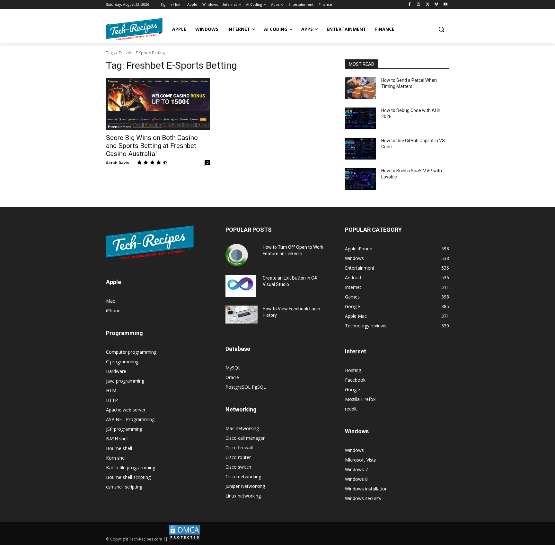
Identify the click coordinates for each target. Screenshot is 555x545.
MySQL (233, 368)
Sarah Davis (117, 162)
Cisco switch (238, 467)
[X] (427, 4)
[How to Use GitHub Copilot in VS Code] (360, 149)
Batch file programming (130, 467)
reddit (351, 409)
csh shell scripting (124, 487)
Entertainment (119, 127)
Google (352, 389)
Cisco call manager (245, 438)
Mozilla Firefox (360, 399)
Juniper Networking (245, 486)
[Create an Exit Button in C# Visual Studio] (240, 286)
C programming (122, 362)
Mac (110, 301)
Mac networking (242, 428)
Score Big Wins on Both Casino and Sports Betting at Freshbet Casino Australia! (152, 146)
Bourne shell (119, 448)
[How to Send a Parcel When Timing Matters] (360, 88)
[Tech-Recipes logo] (134, 29)
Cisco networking (243, 476)
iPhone (113, 310)
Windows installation (366, 489)
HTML (112, 390)
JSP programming (124, 429)
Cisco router (238, 457)
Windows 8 (356, 479)
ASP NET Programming (130, 419)
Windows (354, 450)
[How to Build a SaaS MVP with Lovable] (360, 179)
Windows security (363, 498)
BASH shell (117, 439)
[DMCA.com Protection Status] (185, 539)
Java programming (125, 381)
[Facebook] (409, 4)
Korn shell (116, 458)
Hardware (116, 371)
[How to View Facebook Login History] (241, 315)
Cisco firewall (239, 448)
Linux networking (243, 496)
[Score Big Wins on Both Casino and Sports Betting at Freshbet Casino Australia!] (158, 104)
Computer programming (131, 352)
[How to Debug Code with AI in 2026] (360, 118)
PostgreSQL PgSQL (245, 387)
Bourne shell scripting (128, 477)
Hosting (353, 370)
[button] (441, 29)
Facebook (355, 380)
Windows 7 (356, 469)
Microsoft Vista (360, 460)
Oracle (232, 377)
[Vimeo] (436, 4)
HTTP (112, 400)
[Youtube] (445, 4)
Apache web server (125, 410)
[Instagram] (418, 4)
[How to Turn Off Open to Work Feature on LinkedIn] (236, 255)
